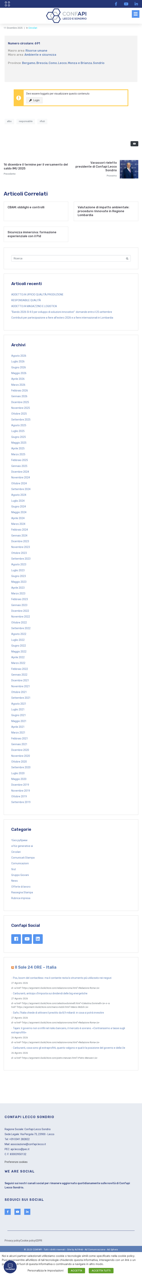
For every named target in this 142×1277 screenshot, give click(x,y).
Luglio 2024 (18, 500)
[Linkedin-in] (136, 4)
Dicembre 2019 (20, 784)
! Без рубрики (19, 840)
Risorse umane (36, 50)
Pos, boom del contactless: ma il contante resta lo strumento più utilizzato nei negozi (62, 977)
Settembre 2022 (21, 628)
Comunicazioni (20, 863)
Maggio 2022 (18, 651)
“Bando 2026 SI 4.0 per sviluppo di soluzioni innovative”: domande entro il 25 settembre (61, 311)
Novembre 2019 (20, 790)
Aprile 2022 (18, 657)
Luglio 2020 (18, 773)
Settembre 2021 (21, 697)
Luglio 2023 (18, 570)
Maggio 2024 (18, 512)
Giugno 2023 (18, 576)
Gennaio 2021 (19, 744)
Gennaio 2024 (19, 535)
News (14, 880)
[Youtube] (126, 4)
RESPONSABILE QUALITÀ (26, 300)
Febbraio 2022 (19, 668)
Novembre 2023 (20, 547)
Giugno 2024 (18, 506)
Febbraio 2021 (19, 738)
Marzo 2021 (18, 732)
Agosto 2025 (18, 425)
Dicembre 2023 (20, 541)
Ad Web (79, 1249)
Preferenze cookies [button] (16, 1161)
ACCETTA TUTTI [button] (101, 1270)
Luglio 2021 (18, 709)
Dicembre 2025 (20, 402)
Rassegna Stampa (22, 892)
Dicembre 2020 (20, 749)
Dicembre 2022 (20, 610)
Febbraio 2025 (19, 460)
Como (53, 63)
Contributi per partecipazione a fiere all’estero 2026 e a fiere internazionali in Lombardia (62, 317)
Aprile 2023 (18, 587)
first (13, 869)
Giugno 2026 (18, 367)
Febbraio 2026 (19, 390)
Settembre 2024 (21, 489)
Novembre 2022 (20, 616)
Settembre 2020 (21, 767)
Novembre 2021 (20, 686)
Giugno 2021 (18, 715)
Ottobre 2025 (19, 413)
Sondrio (98, 63)
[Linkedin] (38, 939)
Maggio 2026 (18, 373)
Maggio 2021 (18, 721)
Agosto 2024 (18, 494)
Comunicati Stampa (23, 857)
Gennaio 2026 (19, 396)
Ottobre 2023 (19, 552)
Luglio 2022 (18, 639)
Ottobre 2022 (19, 622)
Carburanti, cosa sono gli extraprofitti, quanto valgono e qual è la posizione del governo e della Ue (69, 1047)
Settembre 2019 (21, 802)
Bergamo (28, 63)
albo (9, 121)
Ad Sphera (112, 1249)
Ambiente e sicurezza (40, 54)
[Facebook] (16, 939)
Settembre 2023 (21, 558)
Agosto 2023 (18, 564)
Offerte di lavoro (21, 886)
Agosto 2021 (18, 703)
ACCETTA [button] (76, 1270)
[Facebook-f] (116, 4)
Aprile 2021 (18, 726)
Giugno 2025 (18, 436)
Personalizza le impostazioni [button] (45, 1270)
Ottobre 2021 (19, 692)
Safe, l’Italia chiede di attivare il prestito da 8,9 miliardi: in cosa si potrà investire (58, 1012)
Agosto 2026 (18, 355)
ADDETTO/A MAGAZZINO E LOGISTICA (34, 306)
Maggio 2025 (18, 442)
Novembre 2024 (20, 477)
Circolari (32, 28)
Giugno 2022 (18, 645)
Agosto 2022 (18, 633)
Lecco (62, 63)
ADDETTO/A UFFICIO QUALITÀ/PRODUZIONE (37, 294)
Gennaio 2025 (19, 466)
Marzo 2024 (18, 523)
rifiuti (42, 121)
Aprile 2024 (18, 518)
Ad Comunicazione (95, 1249)
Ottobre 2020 (19, 761)
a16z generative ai (22, 845)
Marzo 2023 (18, 593)
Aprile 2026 (18, 378)
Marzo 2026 (18, 384)
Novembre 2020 (20, 755)
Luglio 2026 (18, 361)
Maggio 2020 (18, 779)
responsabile (26, 121)
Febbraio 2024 (19, 529)
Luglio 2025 (18, 431)
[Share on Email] (134, 144)
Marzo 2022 (18, 663)
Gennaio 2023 (19, 605)
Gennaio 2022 (19, 674)
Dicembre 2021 (20, 680)
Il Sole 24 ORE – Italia (35, 967)
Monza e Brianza (80, 63)
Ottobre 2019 (19, 796)
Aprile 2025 (18, 448)
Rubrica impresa (20, 898)
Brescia (42, 63)
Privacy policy (12, 1240)
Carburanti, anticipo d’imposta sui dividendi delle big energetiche (50, 993)
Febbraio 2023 (19, 599)
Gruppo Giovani (20, 875)
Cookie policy (28, 1240)
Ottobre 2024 (19, 483)
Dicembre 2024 (20, 471)
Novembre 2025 (20, 407)
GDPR (39, 1240)
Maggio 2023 (18, 581)
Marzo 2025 (18, 454)
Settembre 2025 (21, 419)
